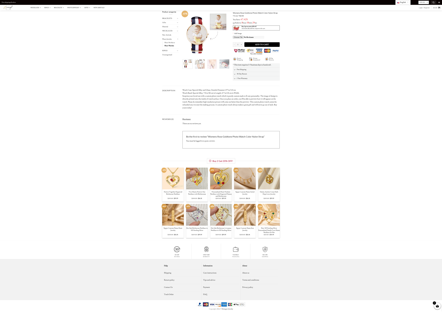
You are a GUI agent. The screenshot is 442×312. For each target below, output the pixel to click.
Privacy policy (247, 287)
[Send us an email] (439, 2)
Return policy (169, 280)
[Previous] (186, 34)
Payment (206, 287)
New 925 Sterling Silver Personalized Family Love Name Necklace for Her (269, 230)
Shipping (167, 273)
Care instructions (209, 273)
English (403, 2)
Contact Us (168, 287)
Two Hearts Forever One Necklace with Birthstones (197, 193)
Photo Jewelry (167, 39)
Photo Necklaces (169, 43)
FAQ (205, 294)
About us (245, 273)
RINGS (164, 51)
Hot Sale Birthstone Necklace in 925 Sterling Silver (197, 229)
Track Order (169, 294)
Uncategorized (167, 55)
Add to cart (262, 44)
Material (165, 27)
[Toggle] (177, 18)
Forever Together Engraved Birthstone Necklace (173, 193)
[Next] (225, 34)
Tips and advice (209, 280)
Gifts (164, 22)
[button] (433, 2)
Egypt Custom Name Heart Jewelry (173, 229)
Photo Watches (169, 46)
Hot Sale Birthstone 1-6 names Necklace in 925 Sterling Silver (221, 229)
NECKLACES (167, 31)
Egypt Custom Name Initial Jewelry (245, 193)
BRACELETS (167, 18)
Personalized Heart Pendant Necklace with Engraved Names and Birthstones (221, 194)
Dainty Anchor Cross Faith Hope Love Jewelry (269, 193)
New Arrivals (166, 35)
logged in (199, 141)
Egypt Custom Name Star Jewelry (245, 229)
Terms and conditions (250, 280)
